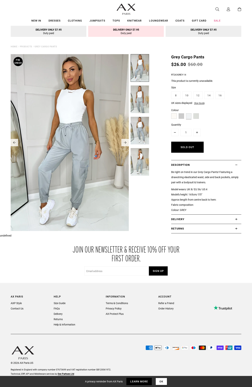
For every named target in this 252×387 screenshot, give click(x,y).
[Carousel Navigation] (70, 142)
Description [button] (180, 165)
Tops (116, 20)
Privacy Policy (114, 308)
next (125, 142)
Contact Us (17, 308)
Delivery (58, 314)
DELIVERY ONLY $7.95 (49, 31)
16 (220, 95)
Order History (166, 308)
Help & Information (64, 324)
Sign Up (158, 271)
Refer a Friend (166, 303)
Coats (179, 20)
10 (187, 95)
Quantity (176, 124)
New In (36, 20)
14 (209, 95)
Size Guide (199, 102)
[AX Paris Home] (126, 9)
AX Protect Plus (115, 314)
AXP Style (16, 303)
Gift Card (199, 20)
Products (26, 46)
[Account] (224, 9)
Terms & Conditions (117, 303)
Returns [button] (177, 228)
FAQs (57, 308)
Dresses (55, 20)
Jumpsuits (97, 20)
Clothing (75, 20)
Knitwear (134, 20)
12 (198, 95)
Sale (217, 20)
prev (14, 142)
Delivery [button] (177, 219)
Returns (58, 319)
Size (173, 87)
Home (14, 46)
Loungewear (158, 20)
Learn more (139, 381)
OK (161, 381)
